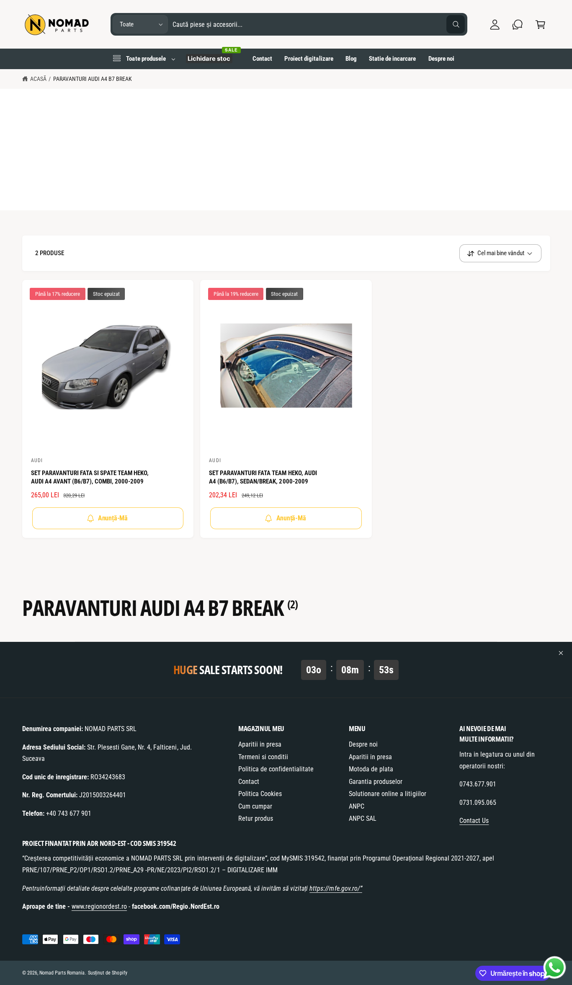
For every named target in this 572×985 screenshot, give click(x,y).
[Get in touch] (517, 24)
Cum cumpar (255, 806)
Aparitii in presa (259, 744)
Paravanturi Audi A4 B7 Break (92, 78)
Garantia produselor (375, 782)
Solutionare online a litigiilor (387, 794)
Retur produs (255, 818)
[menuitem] (143, 59)
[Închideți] (561, 653)
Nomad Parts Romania (62, 973)
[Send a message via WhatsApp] (554, 967)
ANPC (356, 806)
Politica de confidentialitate (276, 769)
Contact (248, 782)
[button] (540, 24)
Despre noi (363, 744)
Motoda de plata (371, 769)
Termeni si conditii (263, 757)
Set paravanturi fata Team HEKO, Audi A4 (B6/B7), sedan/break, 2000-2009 (263, 477)
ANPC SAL (362, 818)
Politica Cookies (260, 794)
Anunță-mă (113, 518)
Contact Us (474, 821)
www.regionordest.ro (99, 906)
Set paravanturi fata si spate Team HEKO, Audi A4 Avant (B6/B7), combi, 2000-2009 (90, 477)
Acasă (38, 78)
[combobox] (318, 24)
